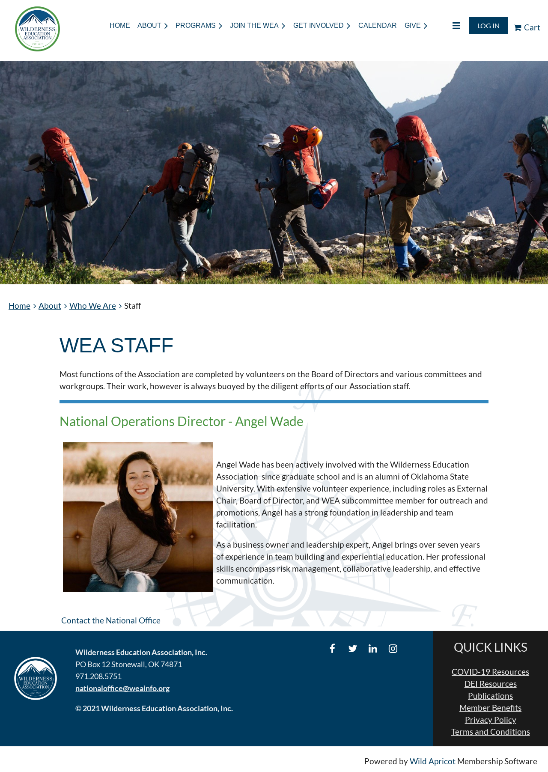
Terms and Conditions (490, 731)
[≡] (447, 25)
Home (19, 305)
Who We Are (92, 305)
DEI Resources (491, 684)
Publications (490, 695)
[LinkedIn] (373, 648)
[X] (352, 648)
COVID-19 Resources (490, 672)
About (50, 305)
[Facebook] (332, 648)
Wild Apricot (433, 761)
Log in (488, 25)
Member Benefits (490, 707)
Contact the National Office (111, 620)
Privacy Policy (490, 719)
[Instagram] (393, 648)
